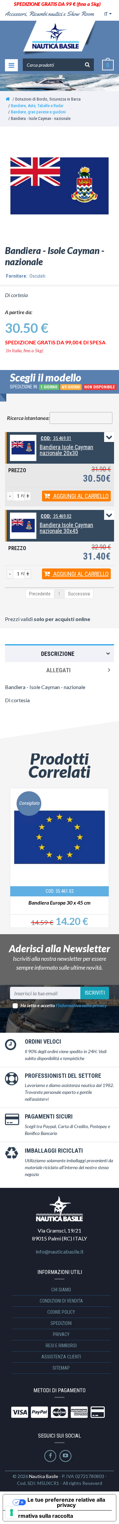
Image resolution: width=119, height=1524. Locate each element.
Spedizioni (61, 1323)
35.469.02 (56, 516)
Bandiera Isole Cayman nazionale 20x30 (66, 450)
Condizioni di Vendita (61, 1301)
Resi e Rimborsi (61, 1345)
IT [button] (106, 14)
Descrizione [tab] (57, 653)
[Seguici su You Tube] (65, 1456)
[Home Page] (8, 99)
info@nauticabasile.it (60, 1251)
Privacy (61, 1334)
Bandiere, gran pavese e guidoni (38, 111)
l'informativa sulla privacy (81, 1005)
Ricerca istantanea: (28, 418)
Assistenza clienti (61, 1356)
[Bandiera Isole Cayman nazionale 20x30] (23, 447)
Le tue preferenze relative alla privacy (66, 1502)
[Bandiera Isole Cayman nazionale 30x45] (23, 525)
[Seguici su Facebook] (50, 1456)
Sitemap (61, 1368)
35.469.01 (56, 438)
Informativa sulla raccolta (40, 1515)
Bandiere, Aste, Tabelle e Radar (37, 105)
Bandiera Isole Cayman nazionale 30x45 (66, 527)
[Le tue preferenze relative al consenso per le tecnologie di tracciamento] (11, 1512)
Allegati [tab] (58, 670)
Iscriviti (95, 993)
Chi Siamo (61, 1289)
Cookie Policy (61, 1312)
